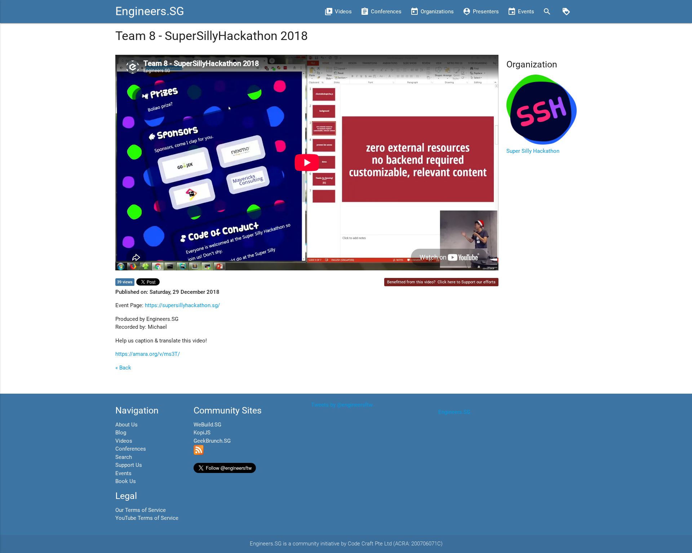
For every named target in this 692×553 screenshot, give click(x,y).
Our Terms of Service (140, 510)
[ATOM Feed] (199, 453)
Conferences (130, 449)
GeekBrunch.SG (212, 441)
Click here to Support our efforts (467, 282)
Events (123, 473)
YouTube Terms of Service (146, 518)
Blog (120, 432)
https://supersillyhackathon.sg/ (182, 305)
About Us (126, 424)
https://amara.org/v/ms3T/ (147, 354)
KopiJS (202, 432)
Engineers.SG (149, 11)
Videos (123, 441)
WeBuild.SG (207, 424)
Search (123, 457)
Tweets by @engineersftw (342, 405)
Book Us (125, 481)
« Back (123, 367)
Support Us (128, 465)
